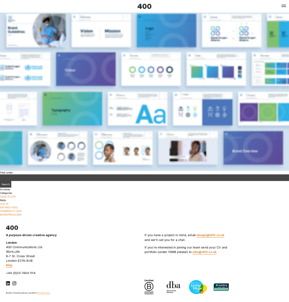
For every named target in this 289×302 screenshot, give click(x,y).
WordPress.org (11, 214)
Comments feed (11, 211)
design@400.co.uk (210, 235)
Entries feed (9, 207)
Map (9, 265)
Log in (4, 203)
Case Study (8, 196)
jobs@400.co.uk (205, 252)
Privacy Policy (43, 293)
